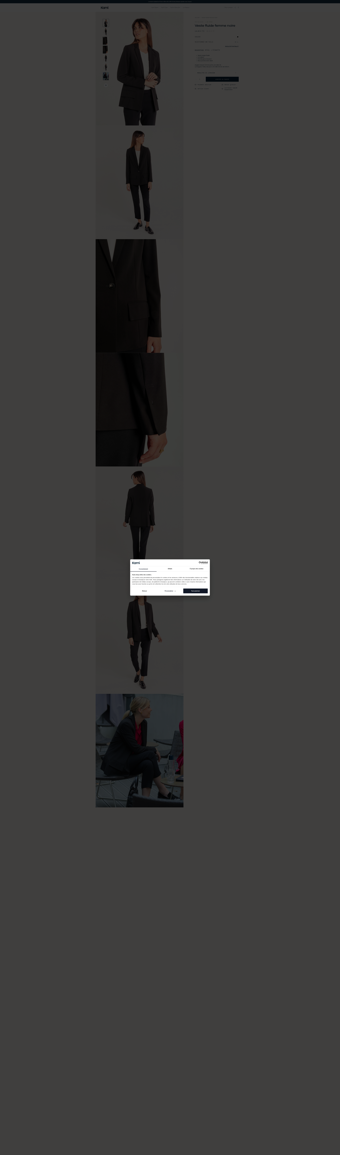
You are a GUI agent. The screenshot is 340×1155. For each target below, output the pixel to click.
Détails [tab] (170, 568)
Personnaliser (169, 591)
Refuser (144, 591)
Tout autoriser (195, 591)
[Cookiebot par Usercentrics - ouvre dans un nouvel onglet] (200, 562)
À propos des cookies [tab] (196, 568)
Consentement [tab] (143, 569)
